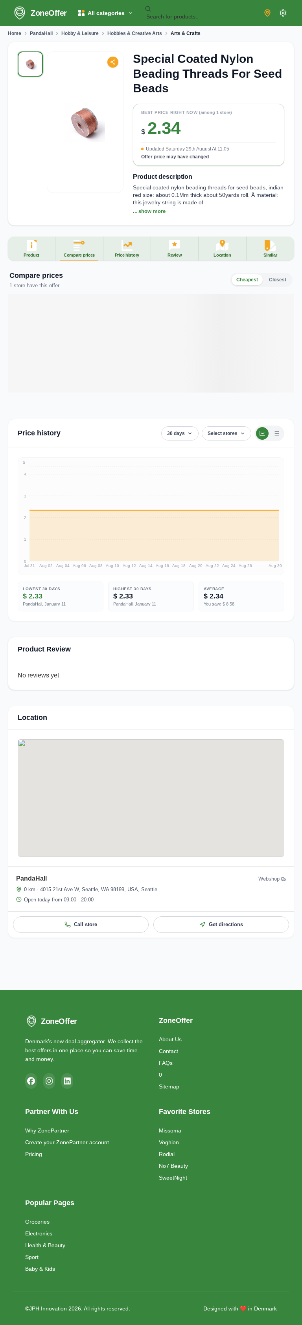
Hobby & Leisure (80, 33)
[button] (209, 138)
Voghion (169, 1142)
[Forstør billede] (85, 122)
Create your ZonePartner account (67, 1142)
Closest (277, 280)
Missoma (170, 1130)
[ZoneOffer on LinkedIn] (67, 1081)
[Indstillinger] (283, 13)
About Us (170, 1039)
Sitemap (169, 1086)
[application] (151, 516)
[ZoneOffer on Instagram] (49, 1081)
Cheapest (247, 280)
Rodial (167, 1154)
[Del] (112, 62)
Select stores (223, 433)
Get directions (226, 924)
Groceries (37, 1222)
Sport (32, 1257)
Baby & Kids (40, 1269)
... (149, 211)
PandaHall (41, 33)
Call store (85, 924)
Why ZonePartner (47, 1130)
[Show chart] (262, 433)
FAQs (166, 1063)
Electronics (38, 1233)
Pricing (33, 1154)
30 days (176, 433)
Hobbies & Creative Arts (134, 33)
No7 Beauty (173, 1166)
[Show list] (276, 433)
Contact (168, 1051)
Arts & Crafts (186, 33)
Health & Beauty (45, 1245)
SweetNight (173, 1178)
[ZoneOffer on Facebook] (31, 1081)
